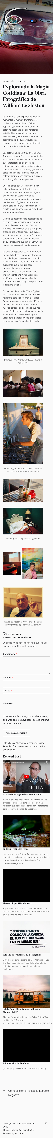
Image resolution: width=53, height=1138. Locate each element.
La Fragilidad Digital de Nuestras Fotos (22, 794)
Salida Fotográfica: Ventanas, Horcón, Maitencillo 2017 (21, 1010)
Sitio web (8, 703)
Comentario (10, 654)
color (17, 634)
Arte (10, 634)
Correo (7, 690)
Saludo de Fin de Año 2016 (16, 1063)
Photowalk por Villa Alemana (17, 903)
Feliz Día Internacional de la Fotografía (22, 954)
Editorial (24, 81)
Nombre (8, 677)
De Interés (8, 81)
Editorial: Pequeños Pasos (15, 848)
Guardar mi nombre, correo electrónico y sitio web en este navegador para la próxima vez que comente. (26, 720)
